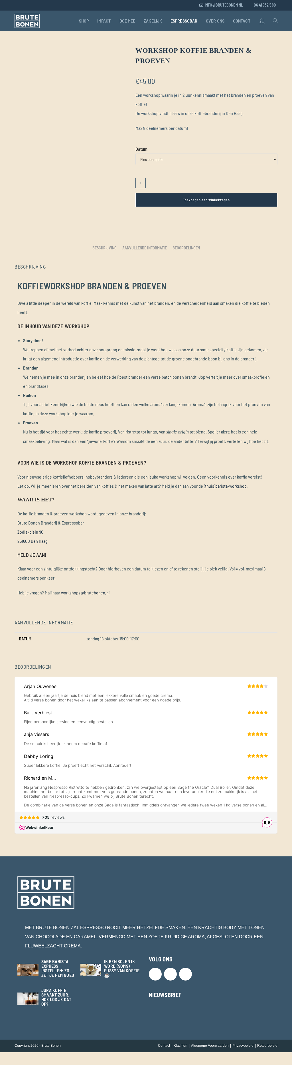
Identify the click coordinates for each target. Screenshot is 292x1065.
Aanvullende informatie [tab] (144, 247)
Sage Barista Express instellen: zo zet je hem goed (57, 968)
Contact (164, 1046)
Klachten (180, 1046)
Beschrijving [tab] (104, 247)
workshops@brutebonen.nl (85, 592)
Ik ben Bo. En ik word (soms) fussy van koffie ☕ (121, 968)
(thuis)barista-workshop (225, 486)
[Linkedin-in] (185, 974)
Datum (141, 149)
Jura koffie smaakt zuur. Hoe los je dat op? (56, 996)
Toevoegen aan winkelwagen (206, 200)
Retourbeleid (267, 1046)
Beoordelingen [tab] (186, 247)
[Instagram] (155, 974)
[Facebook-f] (170, 974)
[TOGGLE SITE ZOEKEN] (275, 21)
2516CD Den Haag (32, 541)
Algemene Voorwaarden (210, 1046)
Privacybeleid (243, 1046)
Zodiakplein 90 (30, 531)
